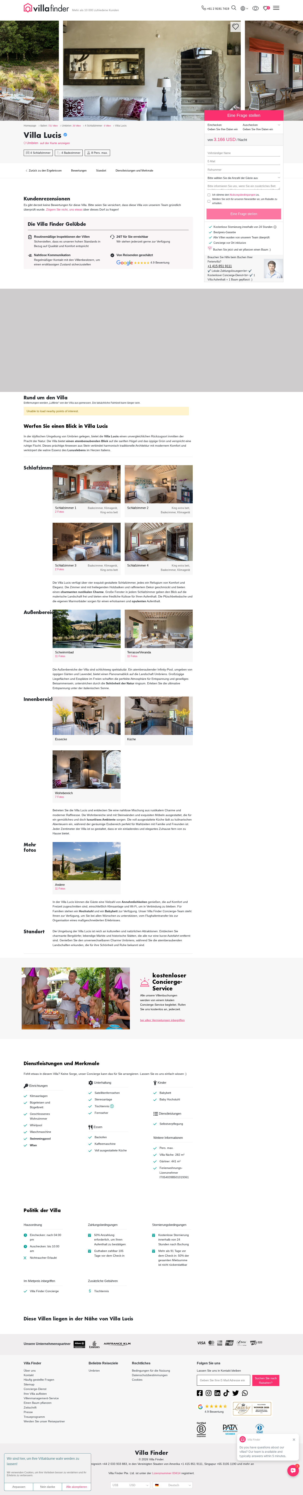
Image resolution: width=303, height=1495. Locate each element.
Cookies (137, 1379)
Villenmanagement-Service (41, 1398)
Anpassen (18, 1486)
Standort (101, 170)
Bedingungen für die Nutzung (151, 1370)
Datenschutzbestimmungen (150, 1375)
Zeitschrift (30, 1407)
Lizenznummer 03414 (166, 1473)
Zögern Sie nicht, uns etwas (64, 209)
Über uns (30, 1370)
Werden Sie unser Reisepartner (44, 1421)
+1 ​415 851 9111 (220, 266)
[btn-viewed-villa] (255, 8)
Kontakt (29, 1375)
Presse (28, 1412)
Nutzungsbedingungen (243, 194)
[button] (108, 426)
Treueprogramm (34, 1416)
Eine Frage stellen (243, 214)
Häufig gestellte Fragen (39, 1379)
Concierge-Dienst (35, 1389)
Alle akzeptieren (76, 1486)
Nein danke (47, 1486)
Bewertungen (79, 170)
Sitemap (29, 1384)
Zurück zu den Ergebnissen (45, 170)
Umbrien (32, 143)
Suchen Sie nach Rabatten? (266, 1380)
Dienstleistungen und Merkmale (134, 170)
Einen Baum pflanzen (38, 1402)
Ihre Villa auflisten (35, 1393)
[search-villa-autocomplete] (233, 8)
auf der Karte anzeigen (55, 143)
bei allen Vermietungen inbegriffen (162, 1020)
